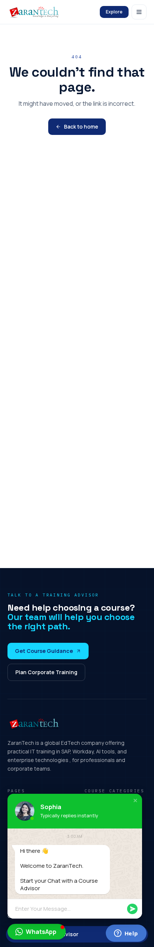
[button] (135, 800)
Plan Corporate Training (46, 672)
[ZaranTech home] (34, 12)
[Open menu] (139, 11)
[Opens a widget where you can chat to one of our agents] (126, 934)
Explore (114, 12)
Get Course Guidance (44, 650)
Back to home (81, 126)
